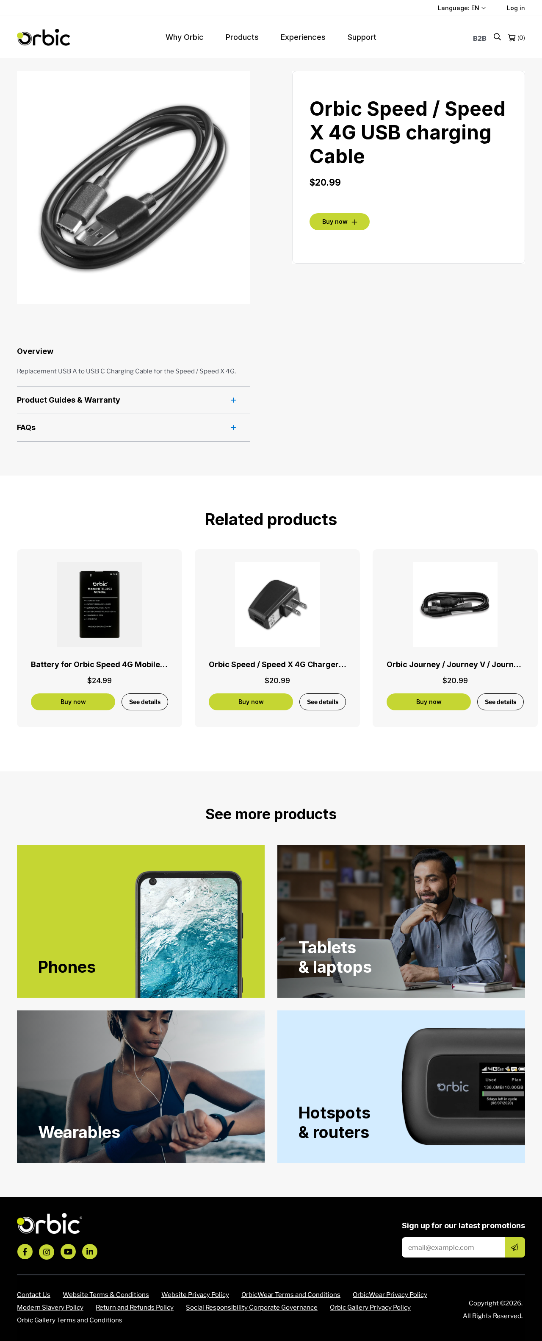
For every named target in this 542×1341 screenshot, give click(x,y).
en (475, 7)
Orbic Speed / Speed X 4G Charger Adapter (290, 664)
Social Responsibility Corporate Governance (252, 1307)
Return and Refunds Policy (135, 1307)
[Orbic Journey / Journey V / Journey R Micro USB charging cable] (455, 604)
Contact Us (33, 1295)
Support (362, 37)
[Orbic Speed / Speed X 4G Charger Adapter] (277, 604)
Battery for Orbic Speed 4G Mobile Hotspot (111, 664)
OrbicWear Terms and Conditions (290, 1295)
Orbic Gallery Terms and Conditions (69, 1320)
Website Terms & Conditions (106, 1295)
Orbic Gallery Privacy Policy (370, 1307)
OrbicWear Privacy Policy (390, 1295)
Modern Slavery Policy (50, 1307)
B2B (480, 38)
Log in (516, 7)
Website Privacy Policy (195, 1295)
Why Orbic (185, 37)
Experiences (303, 37)
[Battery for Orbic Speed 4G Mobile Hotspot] (99, 604)
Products (242, 37)
